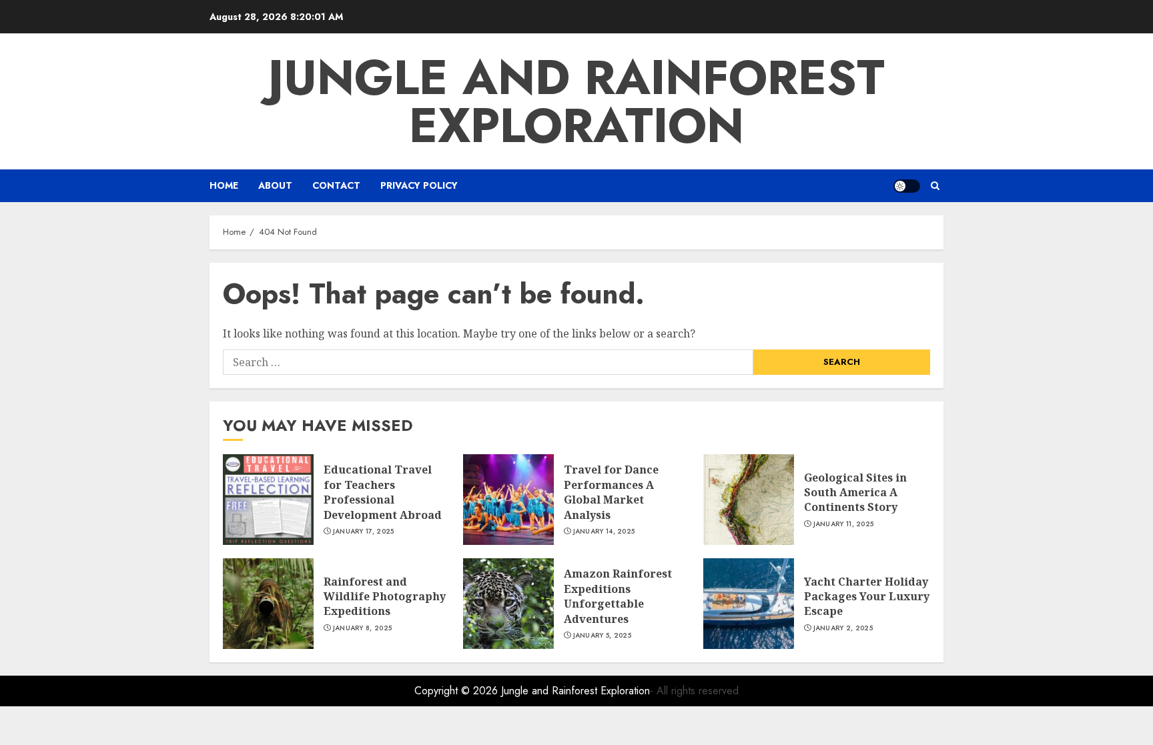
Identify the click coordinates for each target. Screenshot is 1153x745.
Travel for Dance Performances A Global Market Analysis (611, 492)
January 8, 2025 (362, 628)
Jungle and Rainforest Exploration (576, 101)
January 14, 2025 (604, 531)
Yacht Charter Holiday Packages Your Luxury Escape (866, 596)
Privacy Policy (419, 185)
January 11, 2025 (843, 524)
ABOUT (275, 185)
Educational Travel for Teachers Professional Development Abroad (383, 492)
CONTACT (336, 185)
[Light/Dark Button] (906, 186)
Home (224, 185)
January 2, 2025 (843, 628)
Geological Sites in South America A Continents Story (855, 492)
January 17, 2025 (363, 531)
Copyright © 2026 (457, 690)
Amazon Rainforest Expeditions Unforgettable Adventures (618, 596)
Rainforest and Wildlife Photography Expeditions (385, 596)
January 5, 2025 (602, 635)
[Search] (935, 186)
